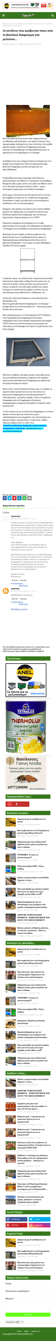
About (26, 1331)
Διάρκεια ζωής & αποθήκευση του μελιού (31, 820)
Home (19, 1331)
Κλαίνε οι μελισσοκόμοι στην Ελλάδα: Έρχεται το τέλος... (33, 878)
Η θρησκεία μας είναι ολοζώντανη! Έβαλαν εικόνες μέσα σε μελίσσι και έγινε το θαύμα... (32, 844)
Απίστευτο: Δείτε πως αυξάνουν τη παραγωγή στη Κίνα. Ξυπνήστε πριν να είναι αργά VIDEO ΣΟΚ (33, 1145)
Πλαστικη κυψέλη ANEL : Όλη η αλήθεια (30, 867)
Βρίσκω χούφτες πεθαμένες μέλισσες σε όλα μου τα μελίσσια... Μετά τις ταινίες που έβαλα (33, 930)
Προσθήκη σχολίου (19, 609)
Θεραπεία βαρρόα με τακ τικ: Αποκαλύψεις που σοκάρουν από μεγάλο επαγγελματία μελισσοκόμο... (33, 904)
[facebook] (16, 1219)
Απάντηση (15, 580)
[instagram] (39, 1225)
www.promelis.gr (33, 428)
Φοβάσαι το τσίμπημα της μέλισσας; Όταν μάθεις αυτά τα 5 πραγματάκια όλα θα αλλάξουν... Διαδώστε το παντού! (32, 1159)
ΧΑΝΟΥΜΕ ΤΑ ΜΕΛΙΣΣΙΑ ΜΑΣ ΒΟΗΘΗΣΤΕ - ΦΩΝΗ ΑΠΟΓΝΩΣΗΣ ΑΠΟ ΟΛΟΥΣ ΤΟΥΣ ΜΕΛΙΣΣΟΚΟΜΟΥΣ (33, 917)
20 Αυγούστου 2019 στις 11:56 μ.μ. (25, 519)
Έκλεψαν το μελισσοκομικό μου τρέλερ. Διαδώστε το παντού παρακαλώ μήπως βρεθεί (30, 1199)
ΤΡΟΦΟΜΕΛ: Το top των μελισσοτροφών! (27, 856)
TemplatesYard (27, 1337)
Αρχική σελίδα (8, 24)
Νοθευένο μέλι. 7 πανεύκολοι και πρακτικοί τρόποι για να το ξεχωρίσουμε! (31, 1119)
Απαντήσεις (18, 584)
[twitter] (39, 1219)
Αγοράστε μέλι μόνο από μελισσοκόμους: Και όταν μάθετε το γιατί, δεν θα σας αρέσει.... (32, 1106)
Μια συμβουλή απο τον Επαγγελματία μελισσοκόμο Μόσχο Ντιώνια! (33, 831)
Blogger (46, 1337)
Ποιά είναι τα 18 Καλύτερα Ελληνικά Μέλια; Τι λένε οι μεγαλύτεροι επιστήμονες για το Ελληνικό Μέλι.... (32, 1186)
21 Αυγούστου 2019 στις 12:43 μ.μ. (25, 591)
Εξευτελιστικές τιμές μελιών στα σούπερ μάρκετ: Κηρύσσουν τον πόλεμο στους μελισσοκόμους (31, 974)
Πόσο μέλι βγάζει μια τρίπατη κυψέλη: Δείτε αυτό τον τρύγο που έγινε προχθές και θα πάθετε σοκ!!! (33, 891)
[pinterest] (16, 1225)
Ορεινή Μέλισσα (11, 44)
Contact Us (35, 1331)
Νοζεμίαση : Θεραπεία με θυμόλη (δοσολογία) (31, 1022)
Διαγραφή (23, 580)
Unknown (15, 589)
